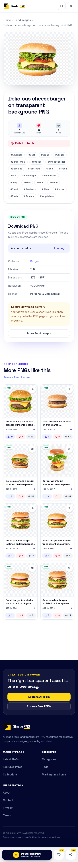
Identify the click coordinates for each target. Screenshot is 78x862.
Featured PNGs (12, 766)
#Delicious (16, 168)
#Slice (45, 189)
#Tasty (14, 196)
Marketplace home (54, 774)
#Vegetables (47, 196)
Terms (7, 815)
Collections (10, 774)
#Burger (59, 155)
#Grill (13, 175)
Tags (45, 766)
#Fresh (63, 168)
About (6, 792)
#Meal (27, 182)
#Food (49, 168)
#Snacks (59, 189)
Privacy (8, 807)
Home (7, 20)
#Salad (14, 189)
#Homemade (49, 175)
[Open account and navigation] (71, 6)
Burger (34, 261)
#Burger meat (18, 161)
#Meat (40, 182)
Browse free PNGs (39, 706)
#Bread (45, 155)
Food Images (23, 20)
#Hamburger (29, 175)
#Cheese (37, 161)
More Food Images (39, 333)
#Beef (31, 155)
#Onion (54, 182)
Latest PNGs (11, 759)
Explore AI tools (39, 696)
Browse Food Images (17, 377)
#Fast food (34, 168)
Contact (8, 800)
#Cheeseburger (56, 161)
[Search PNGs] (62, 6)
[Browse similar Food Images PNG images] (32, 389)
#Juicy (14, 182)
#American (16, 155)
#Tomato (29, 196)
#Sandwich (30, 189)
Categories (49, 759)
